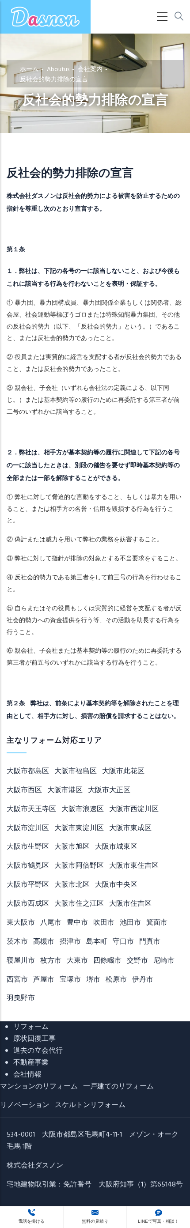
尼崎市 (164, 961)
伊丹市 (142, 980)
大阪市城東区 (116, 847)
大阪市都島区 (28, 771)
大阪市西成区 (28, 904)
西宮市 (17, 980)
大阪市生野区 (28, 847)
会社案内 (90, 69)
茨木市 (17, 942)
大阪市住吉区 (130, 904)
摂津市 (70, 942)
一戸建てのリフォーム (118, 1086)
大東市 (77, 961)
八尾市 (50, 923)
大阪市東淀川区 (79, 828)
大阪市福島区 (75, 771)
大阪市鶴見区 (28, 866)
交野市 (137, 961)
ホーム (29, 69)
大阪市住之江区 (79, 904)
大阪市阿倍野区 (79, 866)
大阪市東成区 (130, 828)
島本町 (96, 942)
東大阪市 (21, 923)
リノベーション (24, 1105)
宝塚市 (70, 980)
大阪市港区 (65, 790)
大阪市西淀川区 (134, 809)
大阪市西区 (24, 790)
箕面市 (156, 923)
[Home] (45, 17)
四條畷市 (107, 961)
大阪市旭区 (72, 847)
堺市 (93, 980)
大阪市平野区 (28, 885)
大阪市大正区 (109, 790)
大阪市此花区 (123, 771)
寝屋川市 (21, 961)
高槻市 (43, 942)
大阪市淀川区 (28, 828)
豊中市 (77, 923)
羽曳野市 (21, 998)
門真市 (149, 942)
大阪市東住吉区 (134, 866)
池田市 (130, 923)
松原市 (116, 980)
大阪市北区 (72, 885)
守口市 (123, 942)
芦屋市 (43, 980)
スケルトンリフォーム (90, 1105)
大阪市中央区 (116, 885)
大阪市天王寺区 (31, 809)
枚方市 (50, 961)
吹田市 (103, 923)
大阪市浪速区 (82, 809)
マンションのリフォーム (39, 1086)
